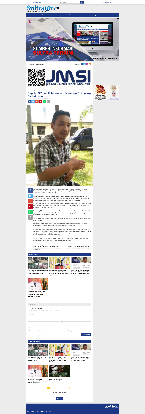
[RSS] (90, 64)
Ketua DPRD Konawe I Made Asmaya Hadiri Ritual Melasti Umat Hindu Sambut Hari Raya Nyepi (58, 359)
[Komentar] (48, 101)
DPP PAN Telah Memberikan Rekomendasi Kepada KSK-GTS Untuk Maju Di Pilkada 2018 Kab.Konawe (47, 247)
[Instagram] (87, 64)
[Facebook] (82, 64)
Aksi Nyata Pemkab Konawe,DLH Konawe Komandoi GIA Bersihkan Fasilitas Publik (38, 272)
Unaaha (41, 98)
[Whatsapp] (44, 101)
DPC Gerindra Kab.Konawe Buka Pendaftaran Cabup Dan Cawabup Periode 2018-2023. (77, 246)
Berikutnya (67, 388)
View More (59, 398)
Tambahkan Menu (107, 2)
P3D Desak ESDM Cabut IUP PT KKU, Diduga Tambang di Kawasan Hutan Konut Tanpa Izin (59, 379)
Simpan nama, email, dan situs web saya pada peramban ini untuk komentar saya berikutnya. (54, 330)
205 (60, 388)
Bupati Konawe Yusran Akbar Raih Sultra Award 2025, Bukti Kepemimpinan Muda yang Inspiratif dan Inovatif (38, 380)
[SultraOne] (43, 8)
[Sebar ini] (29, 101)
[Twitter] (84, 64)
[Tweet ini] (33, 101)
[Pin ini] (40, 101)
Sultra (37, 98)
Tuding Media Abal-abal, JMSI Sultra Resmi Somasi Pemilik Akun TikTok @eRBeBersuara (80, 272)
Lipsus (34, 98)
